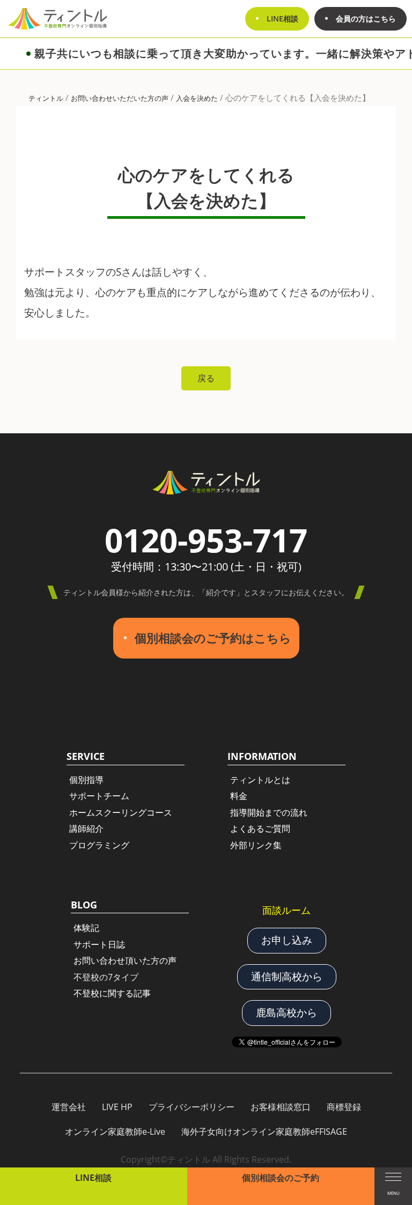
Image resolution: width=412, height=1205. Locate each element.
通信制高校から (286, 977)
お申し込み (286, 940)
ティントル (45, 98)
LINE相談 (93, 1178)
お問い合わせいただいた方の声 (119, 98)
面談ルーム (286, 910)
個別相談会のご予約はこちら (213, 638)
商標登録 (344, 1107)
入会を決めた (197, 98)
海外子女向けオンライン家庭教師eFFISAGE (264, 1131)
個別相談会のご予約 (280, 1178)
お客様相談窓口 (281, 1107)
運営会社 (69, 1107)
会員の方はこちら (366, 18)
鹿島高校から (286, 1012)
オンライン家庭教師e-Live (115, 1131)
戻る (206, 378)
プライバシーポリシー (191, 1107)
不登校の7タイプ (105, 977)
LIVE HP (117, 1107)
